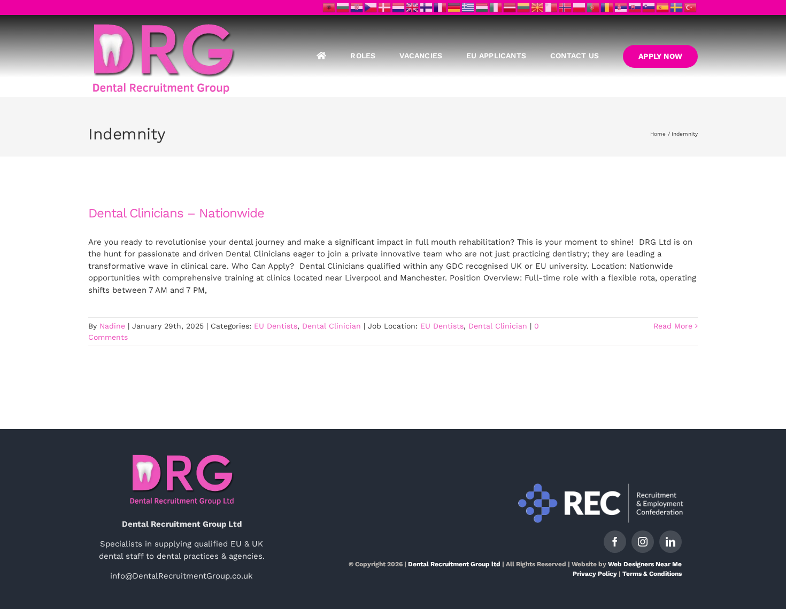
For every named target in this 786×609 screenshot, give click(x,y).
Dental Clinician (331, 326)
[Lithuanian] (524, 7)
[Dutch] (399, 7)
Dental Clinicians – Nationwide (176, 213)
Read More (672, 326)
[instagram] (642, 541)
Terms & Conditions (652, 573)
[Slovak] (635, 7)
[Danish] (385, 7)
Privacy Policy (595, 573)
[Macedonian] (538, 7)
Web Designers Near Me (645, 564)
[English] (413, 7)
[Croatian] (357, 7)
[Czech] (371, 7)
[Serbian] (621, 7)
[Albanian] (329, 7)
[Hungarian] (482, 7)
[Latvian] (510, 7)
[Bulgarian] (343, 7)
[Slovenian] (649, 7)
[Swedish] (677, 7)
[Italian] (496, 7)
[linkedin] (670, 541)
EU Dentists (275, 326)
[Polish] (580, 7)
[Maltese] (552, 7)
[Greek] (468, 7)
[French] (441, 7)
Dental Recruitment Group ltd (454, 564)
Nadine (112, 326)
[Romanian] (607, 7)
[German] (454, 7)
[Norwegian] (566, 7)
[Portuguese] (593, 7)
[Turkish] (691, 7)
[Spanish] (663, 7)
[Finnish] (427, 7)
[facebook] (615, 541)
